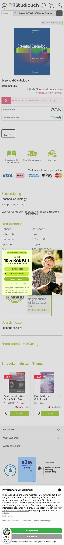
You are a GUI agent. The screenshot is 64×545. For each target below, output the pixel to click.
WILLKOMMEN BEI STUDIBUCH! (16, 252)
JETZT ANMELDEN (17, 279)
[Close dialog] (59, 252)
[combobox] (7, 274)
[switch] (6, 540)
